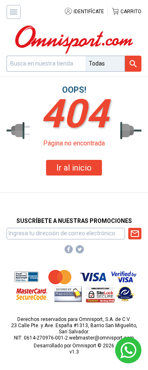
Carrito (130, 11)
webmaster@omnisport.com (101, 338)
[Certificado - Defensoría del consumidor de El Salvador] (125, 294)
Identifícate (88, 11)
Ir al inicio (74, 168)
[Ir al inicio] (74, 40)
